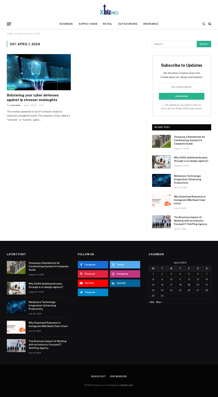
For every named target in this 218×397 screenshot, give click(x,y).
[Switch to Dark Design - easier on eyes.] (204, 23)
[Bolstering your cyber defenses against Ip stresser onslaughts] (39, 72)
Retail (107, 24)
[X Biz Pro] (109, 9)
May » (159, 302)
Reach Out (98, 376)
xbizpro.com (126, 385)
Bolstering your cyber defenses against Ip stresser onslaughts (33, 97)
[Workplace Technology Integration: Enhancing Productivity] (161, 180)
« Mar (151, 302)
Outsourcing (128, 24)
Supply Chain (88, 24)
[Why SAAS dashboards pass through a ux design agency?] (161, 161)
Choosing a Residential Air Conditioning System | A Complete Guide (189, 140)
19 (189, 284)
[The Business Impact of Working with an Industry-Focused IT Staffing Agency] (161, 221)
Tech (11, 88)
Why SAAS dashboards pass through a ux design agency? (191, 159)
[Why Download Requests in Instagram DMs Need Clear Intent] (161, 201)
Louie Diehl (15, 105)
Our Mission (118, 376)
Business (66, 24)
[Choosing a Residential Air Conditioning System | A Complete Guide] (161, 141)
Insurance (150, 24)
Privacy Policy (183, 108)
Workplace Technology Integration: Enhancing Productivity (187, 179)
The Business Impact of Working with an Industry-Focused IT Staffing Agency (190, 220)
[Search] (209, 24)
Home (10, 33)
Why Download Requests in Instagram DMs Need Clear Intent (190, 200)
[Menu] (9, 24)
